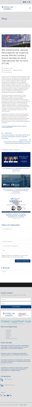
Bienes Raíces (9, 127)
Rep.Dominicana (17, 70)
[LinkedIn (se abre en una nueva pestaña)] (25, 2)
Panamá (8, 337)
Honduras (8, 332)
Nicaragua (8, 334)
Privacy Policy (23, 404)
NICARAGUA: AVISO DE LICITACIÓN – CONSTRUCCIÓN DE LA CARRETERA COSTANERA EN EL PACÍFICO (16, 215)
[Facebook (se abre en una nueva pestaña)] (29, 2)
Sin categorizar (7, 70)
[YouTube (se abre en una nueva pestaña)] (23, 2)
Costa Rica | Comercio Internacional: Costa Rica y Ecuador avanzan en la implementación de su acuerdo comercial (16, 361)
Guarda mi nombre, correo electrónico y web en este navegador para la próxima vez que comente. (14, 256)
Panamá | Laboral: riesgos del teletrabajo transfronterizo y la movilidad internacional (14, 354)
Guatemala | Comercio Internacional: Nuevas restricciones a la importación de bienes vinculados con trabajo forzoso (14, 369)
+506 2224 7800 (8, 379)
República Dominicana (11, 338)
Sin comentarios (8, 72)
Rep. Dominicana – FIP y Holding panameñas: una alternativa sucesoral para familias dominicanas (16, 190)
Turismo (4, 127)
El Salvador (8, 331)
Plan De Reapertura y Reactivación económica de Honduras (16, 169)
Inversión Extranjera (12, 126)
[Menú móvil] (29, 8)
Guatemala (8, 330)
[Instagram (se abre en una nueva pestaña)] (27, 2)
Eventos (20, 126)
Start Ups (24, 126)
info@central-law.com (9, 385)
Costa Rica (8, 335)
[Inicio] (2, 20)
